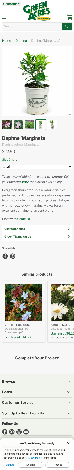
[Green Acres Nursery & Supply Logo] (37, 11)
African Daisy (60, 325)
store (25, 182)
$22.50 (8, 151)
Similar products (37, 274)
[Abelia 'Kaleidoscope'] (23, 302)
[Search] (67, 26)
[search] (32, 26)
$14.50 (26, 337)
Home (6, 41)
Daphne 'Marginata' (24, 138)
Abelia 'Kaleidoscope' (21, 325)
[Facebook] (5, 256)
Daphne (21, 41)
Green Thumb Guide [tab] (17, 236)
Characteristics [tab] (14, 228)
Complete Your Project (37, 358)
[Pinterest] (12, 256)
